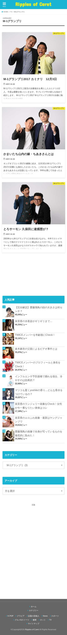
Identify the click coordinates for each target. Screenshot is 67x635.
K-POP (10, 616)
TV (50, 620)
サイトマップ (33, 624)
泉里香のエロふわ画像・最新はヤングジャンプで (38, 419)
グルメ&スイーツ (22, 620)
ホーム (33, 607)
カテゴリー (33, 610)
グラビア (20, 616)
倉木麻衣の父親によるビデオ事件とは (36, 348)
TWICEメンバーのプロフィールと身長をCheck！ (37, 364)
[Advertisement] (33, 548)
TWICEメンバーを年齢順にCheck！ (35, 334)
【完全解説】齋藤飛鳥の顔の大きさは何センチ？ (38, 309)
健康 (34, 620)
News (45, 616)
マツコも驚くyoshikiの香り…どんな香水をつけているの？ (39, 392)
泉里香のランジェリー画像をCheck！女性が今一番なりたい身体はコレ (38, 405)
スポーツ (55, 616)
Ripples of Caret (33, 4)
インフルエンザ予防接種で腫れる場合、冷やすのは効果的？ (38, 378)
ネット (43, 620)
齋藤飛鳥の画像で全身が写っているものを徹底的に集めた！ (38, 433)
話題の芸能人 (33, 616)
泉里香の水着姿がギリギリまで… (33, 321)
